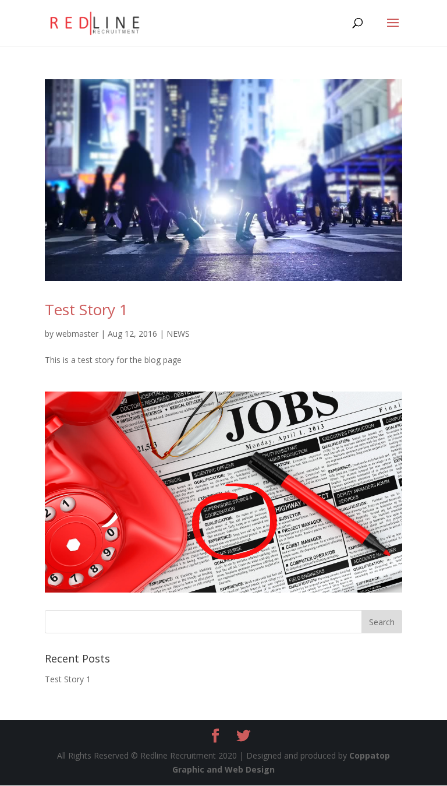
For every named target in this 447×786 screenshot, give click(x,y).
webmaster (77, 333)
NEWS (178, 333)
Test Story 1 (86, 309)
